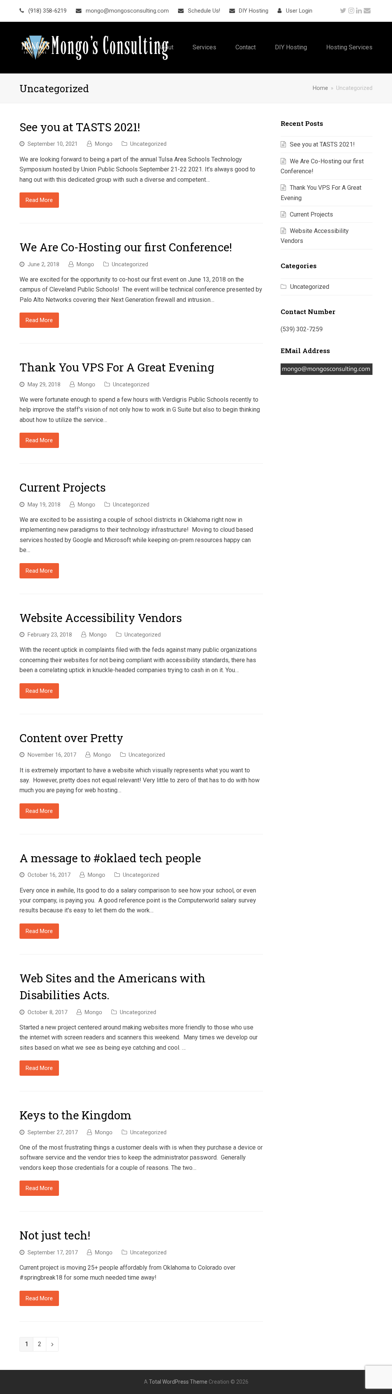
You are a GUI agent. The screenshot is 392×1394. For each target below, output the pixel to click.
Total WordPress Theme (178, 1382)
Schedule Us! (204, 10)
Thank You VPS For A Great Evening (117, 367)
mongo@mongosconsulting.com (127, 10)
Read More (39, 200)
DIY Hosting (253, 10)
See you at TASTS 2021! (80, 126)
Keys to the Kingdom (76, 1114)
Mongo (104, 143)
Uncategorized (148, 143)
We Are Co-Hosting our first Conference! (126, 246)
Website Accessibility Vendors (101, 617)
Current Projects (63, 487)
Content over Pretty (71, 737)
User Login (299, 10)
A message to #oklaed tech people (110, 857)
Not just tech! (55, 1235)
